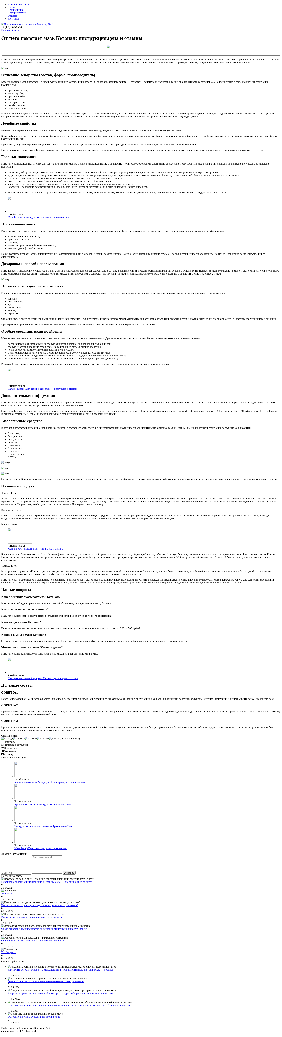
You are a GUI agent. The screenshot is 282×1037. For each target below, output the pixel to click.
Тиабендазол (8, 952)
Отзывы (12, 15)
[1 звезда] (7, 738)
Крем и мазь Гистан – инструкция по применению (42, 804)
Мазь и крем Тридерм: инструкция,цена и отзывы (35, 548)
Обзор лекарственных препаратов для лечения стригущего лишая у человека (44, 928)
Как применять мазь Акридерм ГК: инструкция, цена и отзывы (43, 678)
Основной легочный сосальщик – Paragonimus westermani (33, 940)
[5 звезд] (54, 738)
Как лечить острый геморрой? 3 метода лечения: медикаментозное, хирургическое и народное (60, 969)
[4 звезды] (43, 738)
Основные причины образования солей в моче (34, 1016)
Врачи (11, 7)
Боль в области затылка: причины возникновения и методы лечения (46, 981)
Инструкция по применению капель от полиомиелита (31, 917)
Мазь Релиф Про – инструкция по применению (40, 848)
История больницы (18, 4)
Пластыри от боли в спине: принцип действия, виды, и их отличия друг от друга (46, 881)
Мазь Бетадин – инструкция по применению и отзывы (38, 217)
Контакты (13, 18)
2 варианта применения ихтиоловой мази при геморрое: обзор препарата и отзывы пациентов (60, 993)
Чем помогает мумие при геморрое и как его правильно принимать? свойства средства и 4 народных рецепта (69, 1005)
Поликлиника (15, 9)
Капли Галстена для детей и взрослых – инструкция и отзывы (42, 388)
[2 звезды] (19, 738)
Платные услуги (17, 12)
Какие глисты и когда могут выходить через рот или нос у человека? (39, 905)
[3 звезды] (31, 738)
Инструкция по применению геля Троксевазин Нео (43, 826)
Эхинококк (7, 893)
